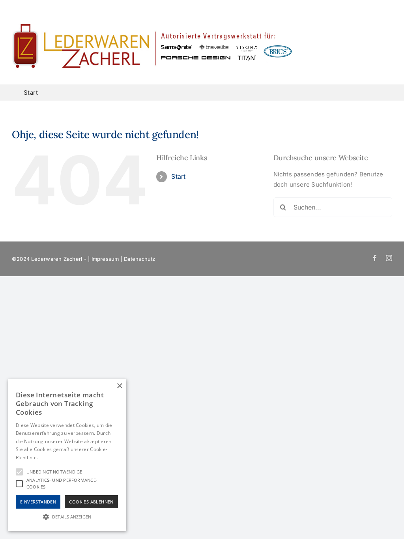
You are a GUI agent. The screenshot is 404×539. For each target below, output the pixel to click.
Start (178, 176)
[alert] (67, 455)
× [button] (119, 386)
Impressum (105, 259)
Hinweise (49, 457)
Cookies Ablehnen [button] (91, 502)
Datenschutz (139, 259)
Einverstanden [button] (38, 502)
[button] (67, 517)
